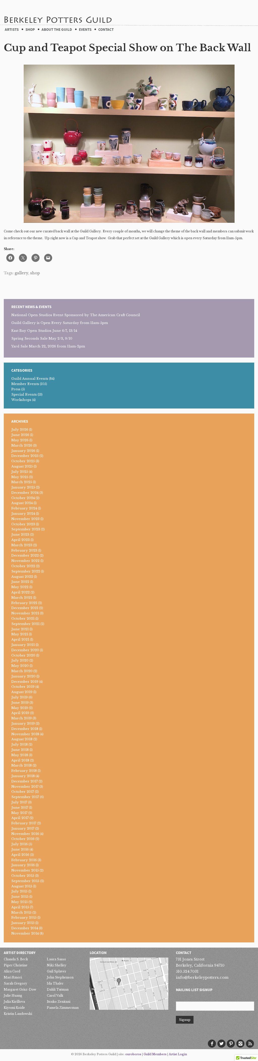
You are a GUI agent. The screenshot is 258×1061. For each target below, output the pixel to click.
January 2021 (23, 645)
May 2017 (19, 813)
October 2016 (23, 839)
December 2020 (25, 650)
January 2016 (23, 865)
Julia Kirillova (14, 1001)
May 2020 (20, 666)
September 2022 (25, 571)
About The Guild (57, 29)
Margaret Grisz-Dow (20, 989)
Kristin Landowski (18, 1014)
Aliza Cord (12, 971)
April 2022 (20, 592)
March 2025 (21, 482)
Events (85, 29)
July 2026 (19, 429)
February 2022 (24, 603)
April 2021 (20, 639)
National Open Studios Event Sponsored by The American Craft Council (75, 315)
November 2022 (25, 561)
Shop (30, 29)
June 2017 (19, 807)
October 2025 (23, 461)
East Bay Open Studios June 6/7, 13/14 (44, 331)
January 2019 (23, 723)
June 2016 (20, 849)
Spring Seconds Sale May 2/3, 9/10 (41, 338)
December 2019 (24, 681)
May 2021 (19, 634)
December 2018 (24, 729)
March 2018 (21, 765)
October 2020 (23, 655)
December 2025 (25, 456)
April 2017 (20, 818)
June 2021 (20, 629)
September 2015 (25, 881)
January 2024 (23, 513)
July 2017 (19, 802)
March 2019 (21, 718)
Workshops (21, 400)
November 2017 (25, 786)
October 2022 (23, 566)
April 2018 (20, 760)
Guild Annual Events (29, 378)
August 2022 (22, 577)
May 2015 (19, 902)
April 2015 (20, 907)
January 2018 (23, 776)
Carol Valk (55, 995)
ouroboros (133, 1054)
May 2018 (19, 755)
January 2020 (23, 676)
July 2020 (19, 660)
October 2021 (23, 618)
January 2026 (23, 451)
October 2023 (23, 524)
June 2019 (20, 702)
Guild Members (155, 1054)
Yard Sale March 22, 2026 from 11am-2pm (48, 346)
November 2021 (25, 613)
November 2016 (25, 834)
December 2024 (25, 493)
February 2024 (24, 508)
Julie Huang (13, 995)
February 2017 (23, 823)
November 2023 (25, 519)
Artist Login (178, 1054)
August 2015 (21, 886)
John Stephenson (60, 977)
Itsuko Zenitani (58, 1001)
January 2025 (23, 487)
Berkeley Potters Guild (58, 12)
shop (35, 272)
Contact (106, 29)
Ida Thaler (55, 983)
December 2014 (24, 928)
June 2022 (20, 582)
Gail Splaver (56, 971)
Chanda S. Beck (16, 959)
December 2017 (24, 781)
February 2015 (24, 917)
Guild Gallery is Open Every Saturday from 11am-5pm (59, 323)
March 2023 (21, 545)
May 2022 (19, 587)
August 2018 (22, 739)
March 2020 (22, 671)
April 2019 (20, 713)
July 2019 (19, 697)
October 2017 (22, 792)
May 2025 (19, 477)
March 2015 (21, 912)
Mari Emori (13, 977)
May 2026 (19, 440)
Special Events (24, 394)
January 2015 (23, 923)
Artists (12, 29)
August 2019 (22, 692)
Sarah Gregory (15, 983)
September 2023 (25, 529)
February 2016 (24, 860)
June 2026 (20, 435)
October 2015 (22, 876)
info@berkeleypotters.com (202, 977)
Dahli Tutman (58, 989)
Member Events (25, 384)
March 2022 (21, 597)
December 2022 (25, 555)
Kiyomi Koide (14, 1008)
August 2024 (22, 503)
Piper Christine (15, 965)
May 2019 (19, 708)
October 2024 (23, 498)
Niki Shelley (56, 965)
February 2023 (24, 550)
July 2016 (19, 844)
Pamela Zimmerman (63, 1008)
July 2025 (19, 472)
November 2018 (25, 734)
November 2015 (25, 870)
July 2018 (19, 744)
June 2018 (20, 750)
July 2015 (19, 891)
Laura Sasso (56, 959)
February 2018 (24, 771)
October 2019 (23, 687)
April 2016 (20, 855)
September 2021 (25, 624)
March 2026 (21, 445)
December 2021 (24, 608)
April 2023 (20, 540)
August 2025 (22, 466)
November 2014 (25, 933)
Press (15, 389)
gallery (21, 272)
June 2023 (20, 534)
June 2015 (19, 896)
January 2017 (22, 828)
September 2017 (25, 797)
